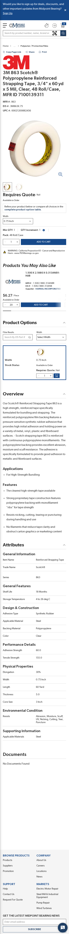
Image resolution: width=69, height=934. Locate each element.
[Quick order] (46, 25)
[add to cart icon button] (57, 375)
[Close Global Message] (65, 10)
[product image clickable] (7, 187)
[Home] (17, 25)
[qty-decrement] (5, 242)
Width (5, 216)
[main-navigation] (5, 25)
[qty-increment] (17, 242)
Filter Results (8, 332)
